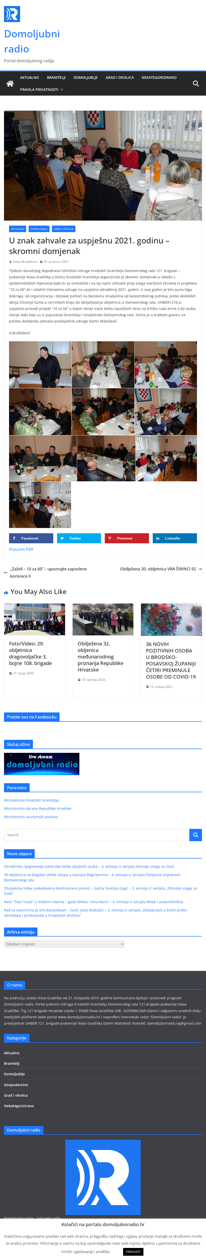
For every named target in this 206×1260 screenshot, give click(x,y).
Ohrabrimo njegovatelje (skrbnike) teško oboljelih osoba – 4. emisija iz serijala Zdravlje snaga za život (89, 866)
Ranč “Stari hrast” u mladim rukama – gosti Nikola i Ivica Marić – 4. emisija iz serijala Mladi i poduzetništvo (93, 901)
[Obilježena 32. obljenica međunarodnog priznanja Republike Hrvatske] (103, 607)
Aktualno (29, 77)
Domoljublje (86, 77)
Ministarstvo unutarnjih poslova (31, 816)
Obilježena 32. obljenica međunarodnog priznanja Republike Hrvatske (100, 656)
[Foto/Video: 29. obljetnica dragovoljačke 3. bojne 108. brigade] (34, 607)
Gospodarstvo (16, 1084)
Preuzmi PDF (21, 549)
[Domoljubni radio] (10, 84)
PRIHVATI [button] (133, 1251)
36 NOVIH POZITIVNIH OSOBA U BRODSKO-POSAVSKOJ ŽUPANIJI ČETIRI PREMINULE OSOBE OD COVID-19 (171, 660)
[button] (61, 89)
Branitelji (56, 77)
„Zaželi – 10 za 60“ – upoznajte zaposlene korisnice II (48, 572)
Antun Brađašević (25, 261)
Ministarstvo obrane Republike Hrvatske (37, 808)
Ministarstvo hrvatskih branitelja (31, 800)
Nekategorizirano (159, 77)
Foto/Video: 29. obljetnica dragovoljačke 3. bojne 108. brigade (30, 653)
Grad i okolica (120, 77)
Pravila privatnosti (39, 89)
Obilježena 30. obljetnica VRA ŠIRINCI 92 (158, 569)
